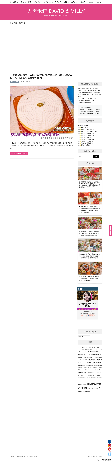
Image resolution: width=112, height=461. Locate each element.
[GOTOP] (109, 454)
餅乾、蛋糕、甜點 (14, 81)
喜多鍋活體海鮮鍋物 (93, 363)
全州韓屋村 (96, 355)
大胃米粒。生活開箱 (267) (87, 141)
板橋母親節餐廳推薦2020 (91, 375)
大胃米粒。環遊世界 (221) (87, 137)
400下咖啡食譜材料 (82, 347)
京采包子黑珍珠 (89, 354)
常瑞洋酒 (85, 367)
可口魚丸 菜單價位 (96, 357)
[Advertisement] (42, 52)
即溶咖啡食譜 (89, 357)
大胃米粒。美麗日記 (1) (87, 143)
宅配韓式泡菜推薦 (81, 365)
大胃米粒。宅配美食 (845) (87, 139)
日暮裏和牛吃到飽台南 (91, 372)
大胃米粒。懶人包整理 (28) (88, 129)
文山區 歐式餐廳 (93, 369)
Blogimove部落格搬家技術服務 (104, 460)
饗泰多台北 (96, 388)
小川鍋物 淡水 (95, 365)
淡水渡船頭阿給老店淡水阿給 (86, 377)
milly (22, 81)
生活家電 (82, 2)
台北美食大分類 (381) (86, 145)
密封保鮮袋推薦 (89, 365)
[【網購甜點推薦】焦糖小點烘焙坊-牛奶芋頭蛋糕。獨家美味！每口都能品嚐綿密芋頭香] (42, 112)
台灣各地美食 (37, 2)
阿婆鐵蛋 (91, 384)
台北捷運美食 (14, 2)
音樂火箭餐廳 (90, 388)
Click (110, 230)
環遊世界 (58, 2)
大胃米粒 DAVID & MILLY (56, 11)
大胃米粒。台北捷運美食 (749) (89, 131)
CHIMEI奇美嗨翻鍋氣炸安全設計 (92, 347)
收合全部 (86, 125)
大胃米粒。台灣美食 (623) (87, 133)
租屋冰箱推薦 (96, 379)
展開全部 (80, 125)
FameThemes (99, 456)
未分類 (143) (84, 127)
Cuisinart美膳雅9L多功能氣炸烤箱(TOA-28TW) (87, 349)
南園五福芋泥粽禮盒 (82, 357)
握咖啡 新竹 (87, 369)
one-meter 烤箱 (83, 351)
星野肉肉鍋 (99, 372)
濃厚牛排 (94, 377)
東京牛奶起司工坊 (81, 375)
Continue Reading (21, 153)
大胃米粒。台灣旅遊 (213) (87, 135)
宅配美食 (66, 2)
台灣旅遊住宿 (48, 2)
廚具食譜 (74, 2)
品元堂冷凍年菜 (81, 362)
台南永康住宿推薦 (94, 360)
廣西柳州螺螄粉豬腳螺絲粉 (93, 367)
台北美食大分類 (26, 2)
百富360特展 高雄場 (90, 379)
